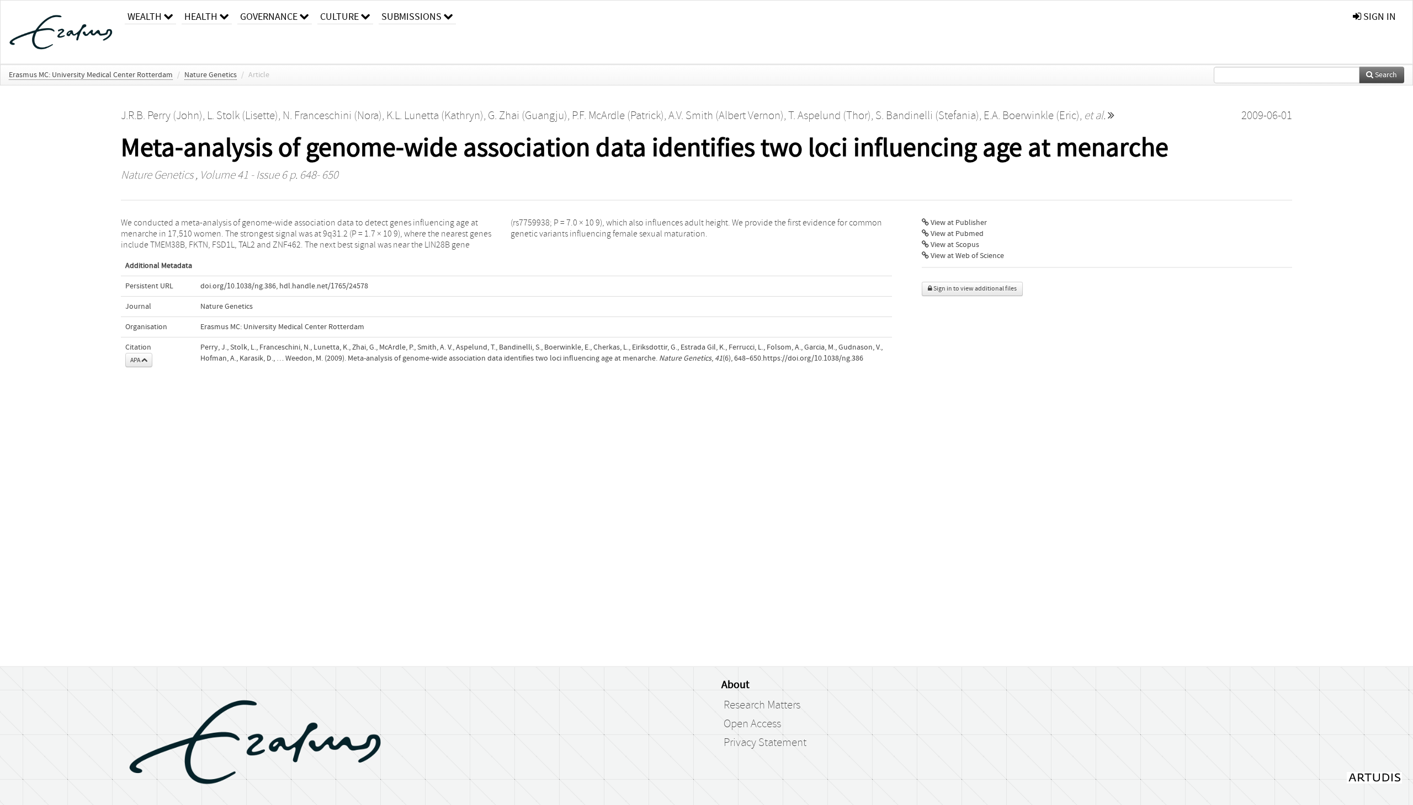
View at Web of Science (966, 255)
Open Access (752, 724)
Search (1385, 75)
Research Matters (762, 705)
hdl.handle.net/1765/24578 (323, 286)
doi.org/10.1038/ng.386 (238, 286)
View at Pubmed (956, 233)
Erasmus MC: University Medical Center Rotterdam (91, 75)
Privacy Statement (765, 742)
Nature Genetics (210, 75)
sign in (1378, 17)
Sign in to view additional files (974, 288)
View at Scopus (954, 244)
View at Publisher (958, 222)
